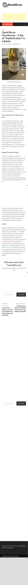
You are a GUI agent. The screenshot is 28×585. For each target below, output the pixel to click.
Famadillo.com (15, 556)
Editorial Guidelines (7, 548)
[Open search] (24, 24)
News (3, 29)
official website (9, 247)
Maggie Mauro (17, 44)
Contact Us (14, 546)
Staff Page (22, 546)
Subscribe (21, 294)
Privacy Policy (6, 546)
